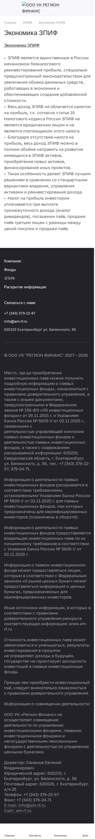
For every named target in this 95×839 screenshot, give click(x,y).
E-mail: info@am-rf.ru (25, 805)
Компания (12, 261)
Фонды (10, 269)
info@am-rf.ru (15, 321)
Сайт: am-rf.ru (17, 810)
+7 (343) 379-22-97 (19, 313)
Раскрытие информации (25, 287)
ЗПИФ (9, 278)
